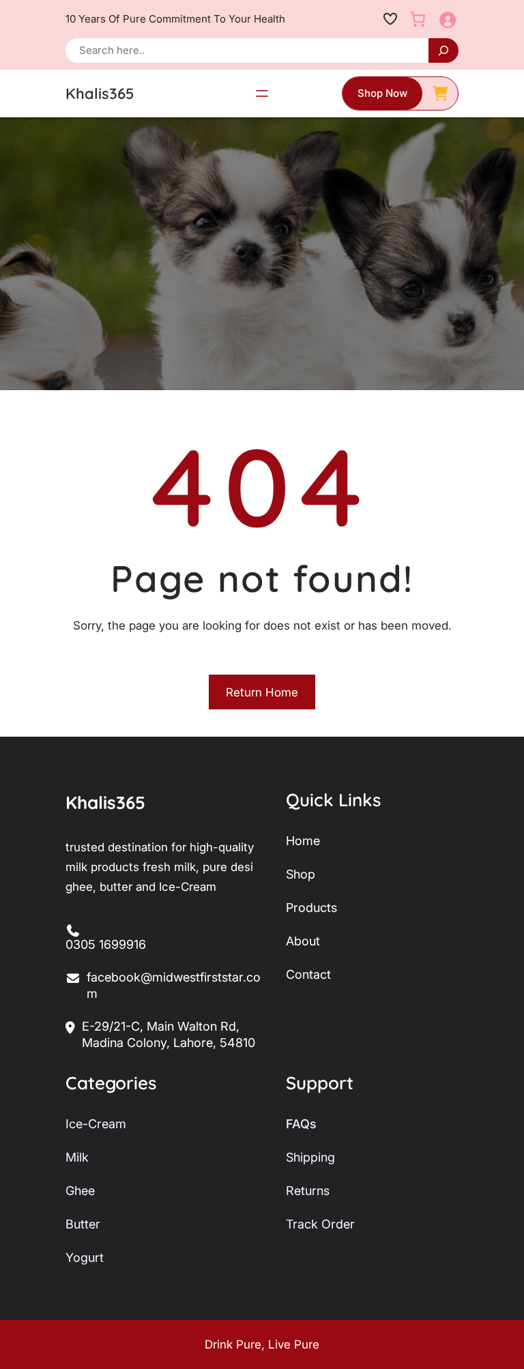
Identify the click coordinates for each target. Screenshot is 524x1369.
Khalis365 (100, 93)
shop (300, 874)
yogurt (85, 1257)
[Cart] (417, 19)
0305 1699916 (106, 944)
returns (308, 1190)
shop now (382, 93)
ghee (80, 1190)
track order (320, 1224)
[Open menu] (262, 93)
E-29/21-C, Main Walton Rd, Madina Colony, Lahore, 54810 (168, 1034)
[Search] (443, 50)
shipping (310, 1157)
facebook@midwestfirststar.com (174, 985)
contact (308, 974)
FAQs (301, 1124)
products (311, 907)
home (303, 841)
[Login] (447, 19)
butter (83, 1224)
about (303, 941)
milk (77, 1157)
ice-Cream (96, 1124)
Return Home (262, 692)
